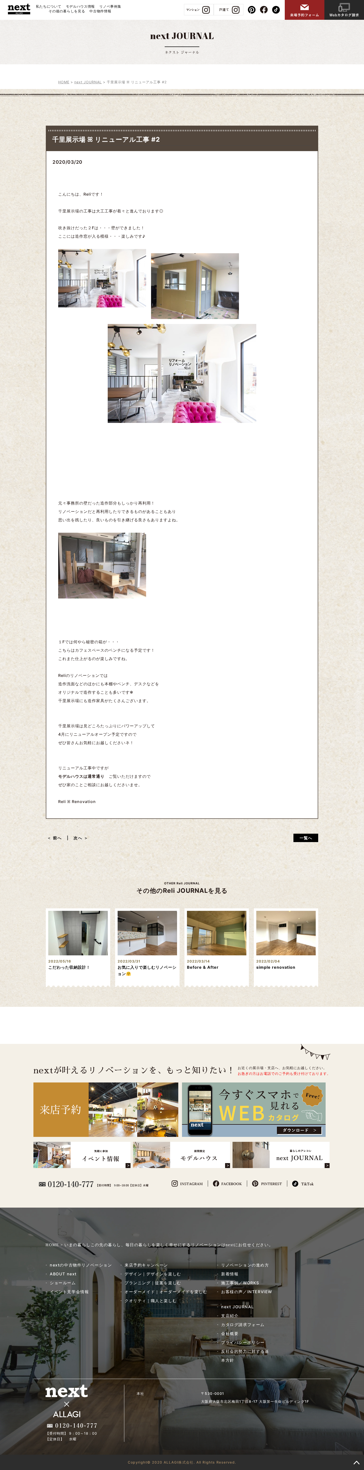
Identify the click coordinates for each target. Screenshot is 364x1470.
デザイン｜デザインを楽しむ (153, 1273)
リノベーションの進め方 (245, 1265)
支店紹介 (229, 1315)
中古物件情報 (100, 11)
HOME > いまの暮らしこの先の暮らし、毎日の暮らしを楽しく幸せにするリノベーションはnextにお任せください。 (159, 1245)
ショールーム (63, 1282)
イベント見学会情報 (69, 1291)
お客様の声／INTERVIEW (246, 1291)
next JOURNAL (237, 1306)
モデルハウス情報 (80, 6)
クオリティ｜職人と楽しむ (151, 1300)
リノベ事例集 (110, 6)
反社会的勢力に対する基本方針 (245, 1356)
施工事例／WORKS (240, 1282)
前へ (59, 837)
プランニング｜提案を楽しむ (153, 1282)
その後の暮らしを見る (67, 11)
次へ (78, 837)
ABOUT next (63, 1273)
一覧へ (306, 837)
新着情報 (229, 1273)
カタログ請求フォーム (243, 1324)
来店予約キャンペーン (146, 1265)
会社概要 (229, 1333)
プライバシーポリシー (243, 1342)
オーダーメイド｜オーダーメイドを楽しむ (166, 1291)
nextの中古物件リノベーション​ (81, 1265)
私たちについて (48, 6)
